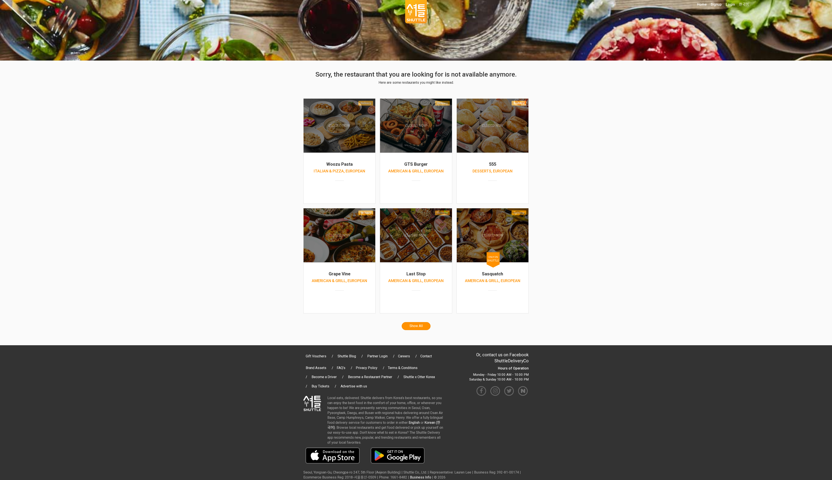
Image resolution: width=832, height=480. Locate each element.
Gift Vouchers (316, 356)
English (414, 423)
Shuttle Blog (347, 356)
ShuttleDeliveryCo (511, 360)
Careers (404, 356)
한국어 (744, 4)
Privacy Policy (366, 368)
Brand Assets (316, 368)
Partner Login (377, 356)
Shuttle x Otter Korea (419, 377)
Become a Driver (324, 377)
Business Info (420, 477)
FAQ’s (341, 368)
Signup (716, 4)
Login (730, 4)
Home (702, 4)
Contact (426, 356)
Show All (416, 326)
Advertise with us (354, 386)
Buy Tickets (320, 386)
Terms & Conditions (403, 368)
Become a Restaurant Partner (370, 377)
